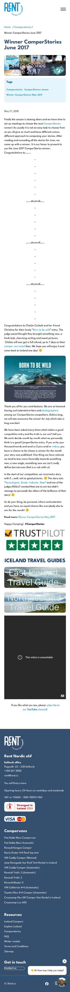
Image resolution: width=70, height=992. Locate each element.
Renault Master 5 (13, 883)
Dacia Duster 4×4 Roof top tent (21, 853)
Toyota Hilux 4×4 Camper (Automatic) (25, 893)
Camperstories (22, 27)
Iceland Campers (13, 921)
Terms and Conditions (16, 946)
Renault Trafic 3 (13, 878)
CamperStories (52, 124)
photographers (50, 410)
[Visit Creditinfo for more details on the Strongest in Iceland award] (19, 807)
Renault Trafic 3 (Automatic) (20, 873)
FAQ (6, 936)
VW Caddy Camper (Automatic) (22, 868)
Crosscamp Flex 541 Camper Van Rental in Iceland (32, 897)
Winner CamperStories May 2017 (24, 95)
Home (7, 27)
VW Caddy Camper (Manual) (20, 858)
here (23, 783)
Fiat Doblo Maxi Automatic (19, 843)
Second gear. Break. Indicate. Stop (25, 482)
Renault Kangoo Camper (18, 848)
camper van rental (14, 346)
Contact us (10, 968)
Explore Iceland (12, 926)
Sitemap (9, 951)
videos (55, 446)
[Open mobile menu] (63, 9)
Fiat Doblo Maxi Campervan (20, 838)
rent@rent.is (11, 775)
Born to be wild (41, 330)
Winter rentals (12, 941)
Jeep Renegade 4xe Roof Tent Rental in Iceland (30, 863)
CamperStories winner (36, 90)
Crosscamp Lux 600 (15, 902)
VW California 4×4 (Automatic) (21, 887)
